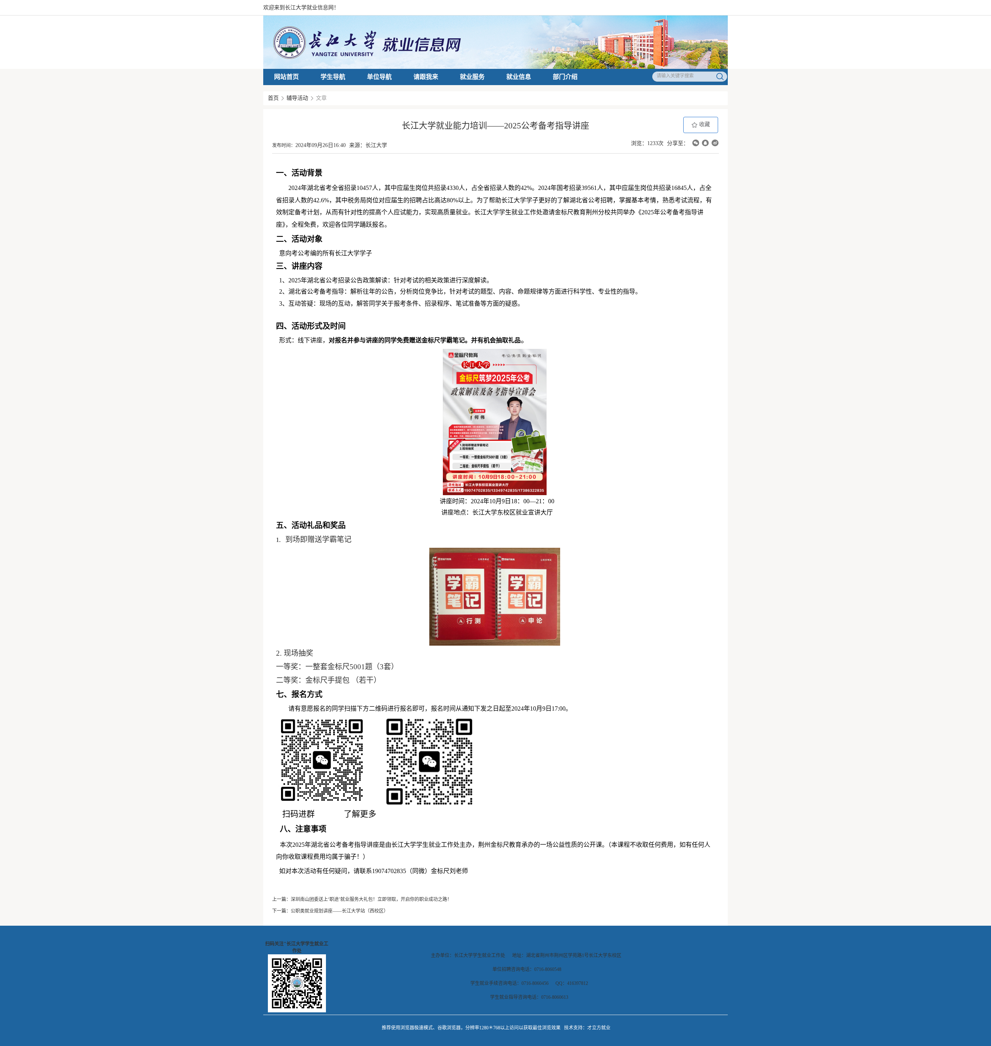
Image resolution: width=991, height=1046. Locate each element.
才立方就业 (598, 1028)
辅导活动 (297, 98)
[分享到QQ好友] (705, 143)
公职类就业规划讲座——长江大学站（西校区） (339, 911)
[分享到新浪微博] (715, 143)
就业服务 (472, 76)
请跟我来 (425, 76)
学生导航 (333, 76)
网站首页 (286, 76)
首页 (273, 98)
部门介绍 (565, 76)
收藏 (704, 124)
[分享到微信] (696, 143)
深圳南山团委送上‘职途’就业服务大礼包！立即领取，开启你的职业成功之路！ (371, 899)
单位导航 (379, 76)
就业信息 (518, 76)
